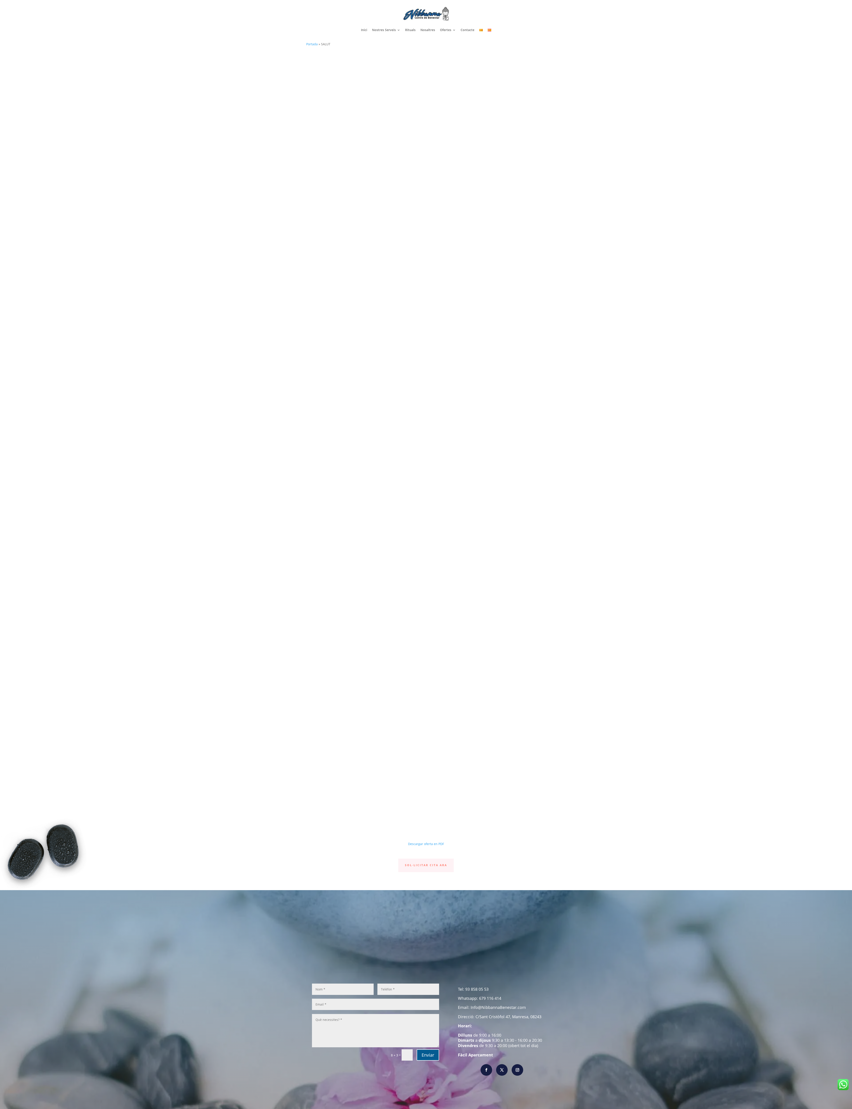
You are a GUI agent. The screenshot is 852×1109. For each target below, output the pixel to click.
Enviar (428, 1055)
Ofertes (445, 30)
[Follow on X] (502, 1070)
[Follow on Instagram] (517, 1070)
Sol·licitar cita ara (426, 865)
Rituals (410, 30)
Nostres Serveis (384, 30)
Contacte (467, 30)
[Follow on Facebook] (486, 1070)
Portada (312, 44)
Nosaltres (427, 30)
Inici (364, 30)
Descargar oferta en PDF (426, 844)
